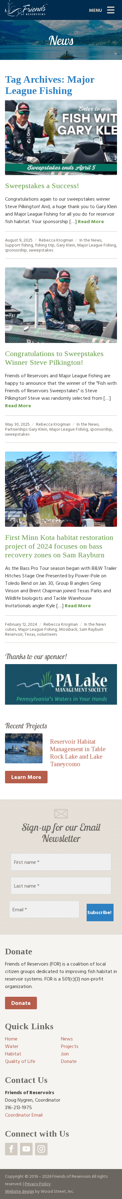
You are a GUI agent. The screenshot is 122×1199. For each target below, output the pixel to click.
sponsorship (16, 250)
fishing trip (44, 245)
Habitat (13, 1053)
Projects (70, 1046)
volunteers (47, 634)
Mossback (68, 629)
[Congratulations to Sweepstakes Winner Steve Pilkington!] (61, 305)
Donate (21, 1003)
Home (11, 1038)
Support (12, 245)
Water (11, 1046)
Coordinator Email (24, 1114)
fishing (27, 245)
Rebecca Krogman (56, 240)
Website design (19, 1191)
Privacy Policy (38, 1183)
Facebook (11, 1149)
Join (65, 1053)
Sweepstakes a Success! (42, 186)
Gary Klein (65, 245)
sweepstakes (41, 250)
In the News (90, 240)
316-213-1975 (18, 1107)
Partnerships (16, 429)
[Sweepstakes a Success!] (61, 137)
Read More (91, 221)
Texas (29, 634)
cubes (10, 629)
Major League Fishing (96, 245)
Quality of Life (20, 1061)
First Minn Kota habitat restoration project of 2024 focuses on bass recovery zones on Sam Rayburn (59, 546)
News (67, 1038)
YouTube (26, 1149)
